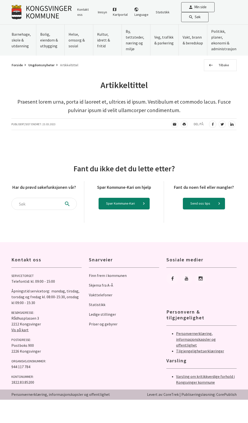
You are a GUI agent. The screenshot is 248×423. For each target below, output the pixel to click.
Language (141, 14)
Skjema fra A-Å (101, 285)
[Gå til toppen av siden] (232, 407)
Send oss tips (200, 203)
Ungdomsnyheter (41, 65)
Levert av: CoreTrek (163, 394)
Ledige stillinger (102, 314)
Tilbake (224, 65)
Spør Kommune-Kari (120, 203)
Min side (200, 7)
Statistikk (163, 12)
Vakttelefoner (100, 294)
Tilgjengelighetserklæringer (200, 350)
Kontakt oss (83, 12)
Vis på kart (20, 329)
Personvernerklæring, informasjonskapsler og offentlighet (196, 339)
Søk (198, 17)
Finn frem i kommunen (108, 275)
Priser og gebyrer (103, 324)
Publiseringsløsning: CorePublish (209, 394)
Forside (17, 65)
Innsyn (102, 12)
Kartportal (120, 14)
